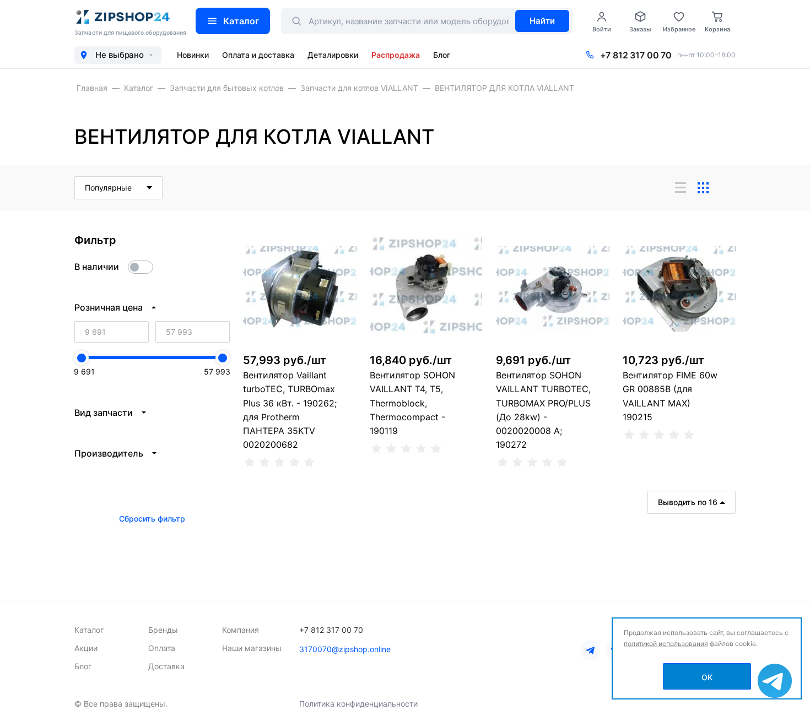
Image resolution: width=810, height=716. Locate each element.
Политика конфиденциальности (358, 703)
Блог (441, 54)
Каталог (241, 20)
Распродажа (395, 54)
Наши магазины (252, 648)
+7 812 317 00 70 (636, 55)
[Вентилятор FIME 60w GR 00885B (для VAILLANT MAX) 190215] (679, 289)
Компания (240, 629)
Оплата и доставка (258, 54)
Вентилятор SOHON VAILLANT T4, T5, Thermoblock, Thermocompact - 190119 (412, 403)
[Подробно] (726, 188)
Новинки (193, 54)
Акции (86, 648)
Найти (542, 20)
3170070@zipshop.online (345, 649)
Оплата (161, 648)
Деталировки (332, 54)
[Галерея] (703, 188)
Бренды (163, 629)
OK (706, 677)
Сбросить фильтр (152, 518)
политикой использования (666, 643)
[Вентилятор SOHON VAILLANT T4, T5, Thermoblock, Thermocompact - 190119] (426, 289)
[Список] (680, 188)
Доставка (166, 666)
